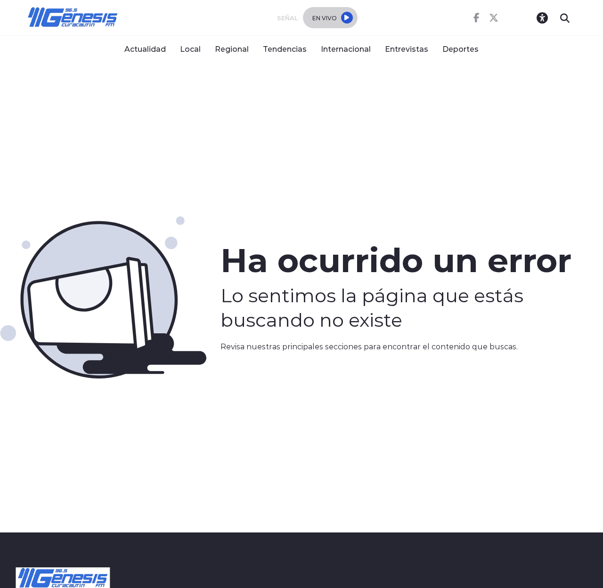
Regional (232, 49)
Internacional (346, 49)
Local (190, 49)
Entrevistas (406, 49)
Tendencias (285, 49)
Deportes (460, 49)
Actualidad (145, 49)
